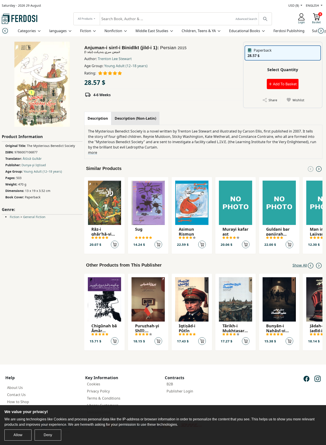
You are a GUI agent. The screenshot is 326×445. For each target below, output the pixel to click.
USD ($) (294, 5)
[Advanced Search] (265, 18)
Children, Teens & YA (199, 30)
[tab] (97, 118)
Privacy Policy (98, 391)
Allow (18, 435)
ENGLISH (313, 5)
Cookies (93, 384)
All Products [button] (85, 19)
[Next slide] (321, 30)
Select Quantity (282, 69)
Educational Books (244, 30)
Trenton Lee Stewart (115, 58)
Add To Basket (284, 84)
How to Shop (18, 401)
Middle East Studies (152, 30)
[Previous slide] (5, 30)
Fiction (85, 30)
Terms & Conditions (104, 398)
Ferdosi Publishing (288, 30)
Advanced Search (246, 19)
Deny (48, 435)
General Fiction (34, 217)
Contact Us (16, 394)
